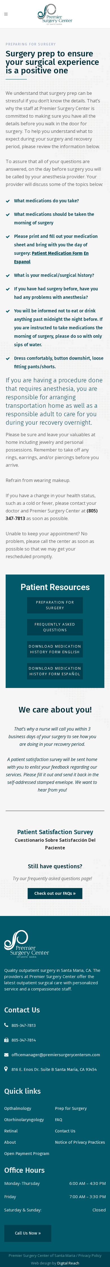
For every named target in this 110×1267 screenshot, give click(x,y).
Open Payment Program (26, 1153)
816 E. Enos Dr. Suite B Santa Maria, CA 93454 (54, 1069)
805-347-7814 (24, 1040)
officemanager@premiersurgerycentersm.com (56, 1054)
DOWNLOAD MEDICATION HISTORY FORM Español (55, 671)
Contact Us (65, 1131)
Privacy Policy (90, 1255)
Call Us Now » (28, 1233)
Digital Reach (68, 1263)
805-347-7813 (24, 1025)
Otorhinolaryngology (24, 1119)
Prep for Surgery (71, 1108)
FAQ (58, 1119)
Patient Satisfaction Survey (55, 832)
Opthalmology (17, 1108)
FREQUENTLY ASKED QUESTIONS (55, 627)
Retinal (10, 1131)
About (10, 1142)
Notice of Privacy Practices (80, 1142)
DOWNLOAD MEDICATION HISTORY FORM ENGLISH (55, 649)
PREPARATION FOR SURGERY (55, 605)
